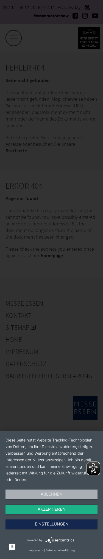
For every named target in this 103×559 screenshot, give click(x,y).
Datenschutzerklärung (60, 550)
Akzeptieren (51, 509)
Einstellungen (51, 524)
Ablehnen (51, 494)
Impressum (36, 550)
